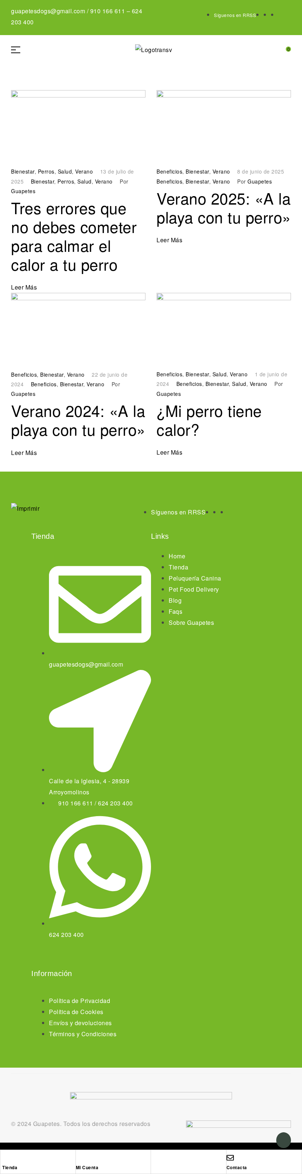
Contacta (236, 1167)
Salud (65, 171)
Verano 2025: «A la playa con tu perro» (224, 207)
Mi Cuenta (87, 1167)
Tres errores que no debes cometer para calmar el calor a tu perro (74, 235)
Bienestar (23, 171)
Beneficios (169, 171)
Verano (84, 171)
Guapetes (23, 191)
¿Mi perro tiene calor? (209, 419)
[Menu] (18, 50)
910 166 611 (107, 11)
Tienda (9, 1167)
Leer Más (24, 287)
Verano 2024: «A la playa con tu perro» (78, 419)
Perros (46, 171)
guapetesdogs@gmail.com (48, 11)
